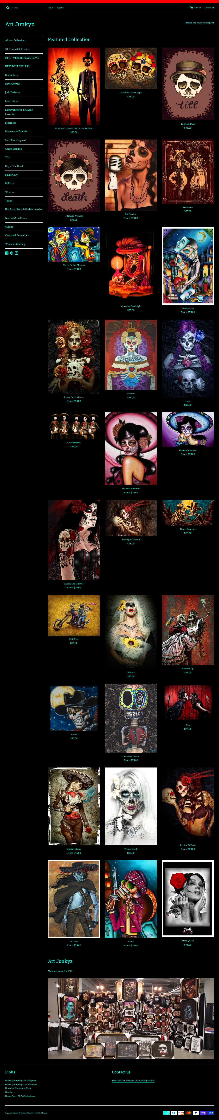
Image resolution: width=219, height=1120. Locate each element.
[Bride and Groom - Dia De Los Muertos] (74, 86)
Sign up (60, 7)
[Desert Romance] (188, 513)
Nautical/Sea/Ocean (16, 218)
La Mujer (73, 941)
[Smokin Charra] (74, 806)
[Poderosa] (131, 355)
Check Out (209, 7)
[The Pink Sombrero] (131, 448)
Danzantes (188, 207)
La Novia (130, 672)
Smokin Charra (74, 849)
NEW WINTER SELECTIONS (22, 58)
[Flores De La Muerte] (74, 357)
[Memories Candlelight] (131, 265)
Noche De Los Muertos (74, 265)
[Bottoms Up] (188, 630)
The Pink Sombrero (131, 488)
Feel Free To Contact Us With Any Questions (133, 1080)
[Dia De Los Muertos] (74, 540)
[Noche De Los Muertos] (74, 244)
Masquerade (188, 308)
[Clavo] (131, 899)
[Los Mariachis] (74, 425)
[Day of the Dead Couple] (131, 68)
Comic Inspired (13, 149)
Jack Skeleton (12, 92)
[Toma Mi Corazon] (131, 718)
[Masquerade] (188, 266)
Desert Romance (188, 529)
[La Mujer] (74, 899)
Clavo (131, 941)
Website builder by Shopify (37, 1113)
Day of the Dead (14, 166)
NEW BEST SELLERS (17, 66)
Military (9, 183)
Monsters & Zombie (16, 131)
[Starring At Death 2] (131, 518)
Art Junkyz (19, 24)
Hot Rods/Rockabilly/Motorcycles (23, 209)
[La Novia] (131, 632)
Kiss (188, 725)
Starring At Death (188, 845)
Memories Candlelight (130, 306)
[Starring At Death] (188, 804)
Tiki (7, 157)
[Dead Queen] (188, 898)
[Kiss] (188, 703)
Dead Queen (188, 940)
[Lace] (188, 359)
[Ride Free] (74, 615)
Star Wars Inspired (15, 140)
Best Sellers (11, 75)
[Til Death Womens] (74, 176)
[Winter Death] (131, 806)
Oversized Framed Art (17, 235)
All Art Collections (15, 40)
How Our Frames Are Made (18, 1088)
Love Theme (12, 101)
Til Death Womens (74, 215)
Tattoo (8, 201)
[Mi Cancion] (131, 175)
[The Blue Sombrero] (188, 429)
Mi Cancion (130, 214)
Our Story (9, 1092)
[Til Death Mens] (188, 84)
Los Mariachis (74, 442)
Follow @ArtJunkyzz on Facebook (21, 1084)
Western (9, 192)
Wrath (74, 734)
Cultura (9, 227)
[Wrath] (74, 707)
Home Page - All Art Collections (20, 1096)
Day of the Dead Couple (131, 92)
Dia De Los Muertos (73, 583)
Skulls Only (11, 175)
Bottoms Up (188, 668)
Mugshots (10, 123)
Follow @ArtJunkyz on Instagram (20, 1080)
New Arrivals (12, 84)
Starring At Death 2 (131, 539)
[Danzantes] (188, 172)
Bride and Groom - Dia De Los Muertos (74, 128)
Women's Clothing (15, 244)
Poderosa (131, 393)
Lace (188, 401)
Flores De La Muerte (73, 397)
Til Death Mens (188, 123)
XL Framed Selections (17, 49)
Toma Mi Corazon (130, 756)
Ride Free (74, 639)
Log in (51, 7)
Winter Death (130, 849)
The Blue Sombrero (188, 450)
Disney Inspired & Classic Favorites (19, 112)
